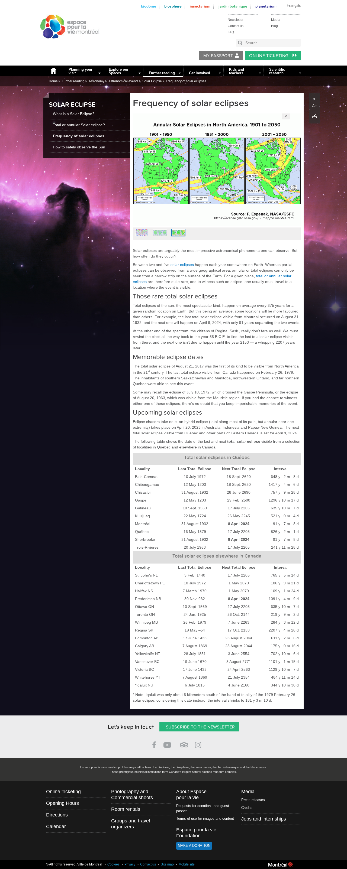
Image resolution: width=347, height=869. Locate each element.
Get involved (199, 73)
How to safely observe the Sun (79, 147)
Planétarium (266, 6)
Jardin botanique (233, 6)
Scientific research (277, 71)
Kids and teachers (236, 71)
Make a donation (194, 846)
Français (294, 6)
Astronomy (96, 81)
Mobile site (187, 864)
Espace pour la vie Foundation (196, 832)
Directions (57, 815)
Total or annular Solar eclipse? (79, 125)
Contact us (235, 26)
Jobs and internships (263, 819)
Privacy (129, 864)
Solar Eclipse (152, 81)
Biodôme (148, 6)
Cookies (113, 864)
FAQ (231, 32)
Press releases (253, 800)
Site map (167, 864)
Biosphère (173, 6)
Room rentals (125, 809)
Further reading (162, 73)
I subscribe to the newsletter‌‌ (199, 727)
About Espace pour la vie (191, 794)
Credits (246, 808)
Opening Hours (62, 803)
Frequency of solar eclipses (186, 81)
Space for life (68, 43)
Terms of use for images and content (205, 818)
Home (53, 71)
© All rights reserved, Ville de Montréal (74, 864)
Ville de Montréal (280, 864)
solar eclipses (182, 264)
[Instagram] (199, 744)
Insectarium (200, 6)
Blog (274, 26)
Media (275, 20)
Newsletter (235, 20)
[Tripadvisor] (184, 743)
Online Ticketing (269, 55)
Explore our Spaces (118, 71)
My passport (218, 55)
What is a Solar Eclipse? (73, 114)
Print (314, 116)
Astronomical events (123, 81)
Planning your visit (80, 71)
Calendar (56, 826)
